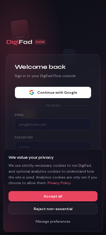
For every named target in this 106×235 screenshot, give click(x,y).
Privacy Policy (59, 183)
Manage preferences (53, 221)
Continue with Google (57, 92)
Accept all (53, 196)
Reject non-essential (53, 208)
